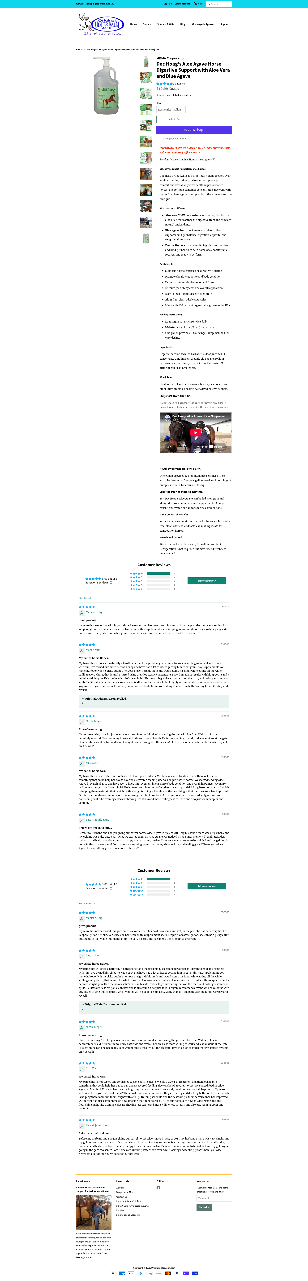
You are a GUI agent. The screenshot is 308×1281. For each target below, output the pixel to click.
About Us (120, 1187)
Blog (183, 24)
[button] (136, 573)
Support (225, 24)
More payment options (175, 138)
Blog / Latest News (125, 1192)
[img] (87, 607)
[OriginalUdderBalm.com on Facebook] (158, 1188)
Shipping (161, 95)
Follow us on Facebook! (128, 1214)
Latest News (83, 1181)
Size (158, 103)
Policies (120, 1210)
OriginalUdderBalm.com (163, 1267)
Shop (146, 24)
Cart (200, 3)
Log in (167, 3)
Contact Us (121, 1196)
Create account (182, 3)
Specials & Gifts (165, 24)
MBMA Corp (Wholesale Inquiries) (133, 1205)
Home (133, 24)
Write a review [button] (207, 580)
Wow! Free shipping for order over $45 (95, 3)
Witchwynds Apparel (203, 24)
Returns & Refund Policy (128, 1201)
